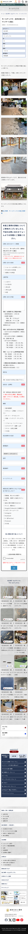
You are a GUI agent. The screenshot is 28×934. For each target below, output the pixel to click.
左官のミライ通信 (6, 876)
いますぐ (8, 282)
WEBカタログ (5, 880)
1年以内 (7, 287)
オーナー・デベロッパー (12, 416)
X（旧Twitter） (10, 518)
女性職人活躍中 (7, 852)
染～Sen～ (5, 782)
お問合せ (4, 856)
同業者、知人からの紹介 (12, 495)
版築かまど (4, 884)
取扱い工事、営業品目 (7, 810)
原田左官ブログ (6, 868)
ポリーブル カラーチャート (9, 779)
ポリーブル (5, 775)
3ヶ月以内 (8, 284)
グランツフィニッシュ (8, 793)
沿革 (4, 848)
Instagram (8, 513)
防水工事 (5, 818)
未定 (6, 292)
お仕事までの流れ (7, 829)
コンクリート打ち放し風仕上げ (10, 765)
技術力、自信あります (9, 833)
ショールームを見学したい (13, 267)
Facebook (8, 516)
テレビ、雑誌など (10, 506)
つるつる (6, 50)
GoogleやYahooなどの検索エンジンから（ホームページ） (13, 509)
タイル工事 (6, 816)
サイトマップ (5, 887)
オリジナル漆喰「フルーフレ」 (10, 761)
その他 (7, 431)
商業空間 (6, 55)
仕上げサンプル (8, 597)
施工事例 (6, 31)
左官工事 (5, 814)
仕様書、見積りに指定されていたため (13, 499)
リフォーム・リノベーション (14, 423)
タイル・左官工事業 (11, 428)
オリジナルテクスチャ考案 (10, 831)
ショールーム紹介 (7, 843)
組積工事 (5, 821)
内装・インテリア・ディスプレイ (13, 419)
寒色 (11, 692)
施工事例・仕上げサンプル (12, 13)
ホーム (2, 13)
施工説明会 (6, 835)
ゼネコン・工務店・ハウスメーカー (13, 412)
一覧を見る (14, 751)
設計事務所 (8, 408)
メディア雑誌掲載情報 (9, 846)
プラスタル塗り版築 (7, 769)
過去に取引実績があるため (13, 503)
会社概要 (4, 839)
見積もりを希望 (10, 272)
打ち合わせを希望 (10, 270)
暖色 (25, 601)
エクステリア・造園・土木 (13, 426)
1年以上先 (8, 290)
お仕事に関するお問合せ (9, 860)
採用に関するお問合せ (9, 862)
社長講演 (5, 850)
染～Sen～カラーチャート (9, 786)
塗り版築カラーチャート (8, 772)
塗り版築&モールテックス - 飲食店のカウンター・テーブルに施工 (20, 650)
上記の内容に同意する (14, 554)
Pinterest (8, 521)
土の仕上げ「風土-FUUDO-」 (10, 790)
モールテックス (22, 13)
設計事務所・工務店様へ (8, 825)
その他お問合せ (7, 865)
